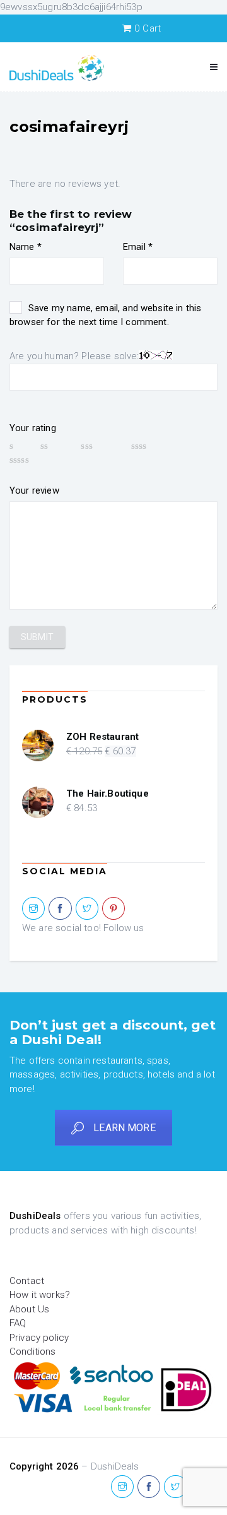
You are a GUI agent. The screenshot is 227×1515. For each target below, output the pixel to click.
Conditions (32, 1351)
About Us (29, 1309)
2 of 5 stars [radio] (54, 445)
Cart (147, 28)
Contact (26, 1280)
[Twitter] (87, 909)
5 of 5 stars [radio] (37, 459)
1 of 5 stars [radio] (18, 445)
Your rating (32, 428)
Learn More (124, 1128)
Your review (34, 490)
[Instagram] (33, 909)
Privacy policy (39, 1337)
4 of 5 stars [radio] (154, 445)
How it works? (39, 1294)
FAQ (17, 1323)
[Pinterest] (113, 909)
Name (25, 246)
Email (138, 246)
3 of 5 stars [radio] (100, 445)
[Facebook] (60, 909)
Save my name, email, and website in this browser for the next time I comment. (105, 315)
